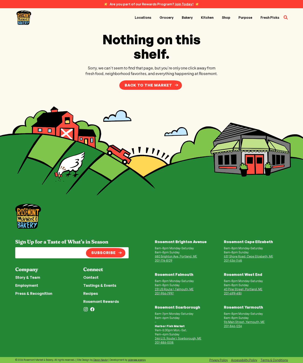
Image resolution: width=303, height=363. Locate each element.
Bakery (187, 17)
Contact (91, 277)
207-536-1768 (233, 260)
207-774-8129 (163, 260)
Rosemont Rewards (101, 301)
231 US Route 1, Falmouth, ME (174, 289)
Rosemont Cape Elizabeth (248, 241)
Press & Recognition (33, 293)
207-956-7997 (164, 293)
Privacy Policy (218, 360)
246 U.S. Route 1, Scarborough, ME (178, 338)
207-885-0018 (164, 342)
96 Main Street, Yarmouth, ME (244, 322)
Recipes (90, 293)
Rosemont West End (243, 274)
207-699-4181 (233, 293)
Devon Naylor (100, 359)
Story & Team (27, 277)
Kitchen (207, 17)
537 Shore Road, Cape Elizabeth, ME (248, 256)
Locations (143, 17)
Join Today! (184, 4)
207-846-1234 (233, 326)
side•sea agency (137, 359)
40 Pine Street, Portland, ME (243, 289)
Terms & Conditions (274, 360)
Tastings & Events (99, 285)
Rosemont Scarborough (177, 307)
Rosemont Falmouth (174, 274)
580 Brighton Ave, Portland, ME (176, 256)
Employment (26, 285)
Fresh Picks (270, 17)
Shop (226, 17)
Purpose (245, 17)
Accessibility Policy (244, 360)
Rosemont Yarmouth (243, 307)
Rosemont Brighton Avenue (181, 241)
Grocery (167, 17)
